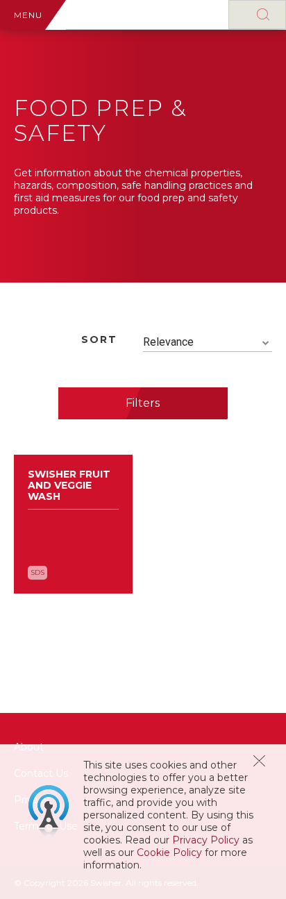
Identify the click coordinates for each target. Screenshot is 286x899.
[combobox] (207, 342)
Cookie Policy (169, 852)
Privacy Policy (205, 840)
